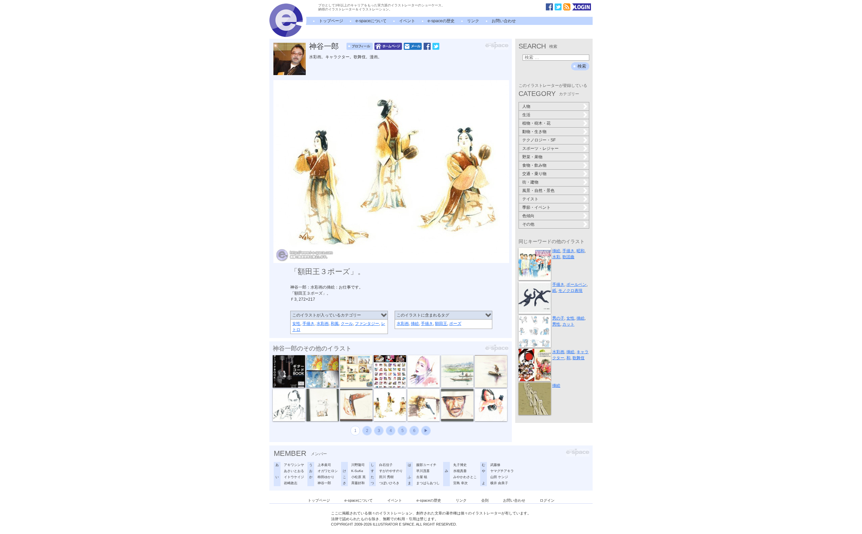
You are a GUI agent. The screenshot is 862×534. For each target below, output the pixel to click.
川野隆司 (358, 465)
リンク (473, 21)
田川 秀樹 (386, 477)
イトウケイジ (294, 477)
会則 (485, 500)
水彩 (556, 257)
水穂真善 (460, 471)
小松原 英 (358, 477)
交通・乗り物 (534, 173)
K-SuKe (357, 471)
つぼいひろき (389, 483)
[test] (286, 35)
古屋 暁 (421, 477)
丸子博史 (460, 465)
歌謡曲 (568, 257)
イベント (407, 21)
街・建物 (530, 182)
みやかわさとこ (465, 477)
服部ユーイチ (426, 465)
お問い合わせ (504, 21)
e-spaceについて (371, 21)
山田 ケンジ (499, 477)
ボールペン (576, 284)
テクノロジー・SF (539, 140)
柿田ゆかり (326, 477)
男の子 (558, 318)
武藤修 (495, 465)
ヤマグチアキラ (502, 471)
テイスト (530, 199)
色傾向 (528, 215)
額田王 (441, 323)
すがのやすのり (391, 471)
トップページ (331, 21)
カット (568, 324)
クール (347, 323)
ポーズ (455, 323)
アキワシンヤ (294, 465)
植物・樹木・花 (536, 123)
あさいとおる (294, 471)
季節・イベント (536, 207)
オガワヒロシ (328, 471)
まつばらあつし (428, 483)
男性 (556, 324)
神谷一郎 (324, 46)
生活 (526, 114)
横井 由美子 (499, 483)
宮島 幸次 (460, 483)
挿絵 (415, 323)
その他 (528, 224)
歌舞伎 (578, 358)
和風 (335, 323)
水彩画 (323, 323)
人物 (526, 106)
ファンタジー (367, 323)
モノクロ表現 (570, 290)
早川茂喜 (423, 471)
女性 (296, 323)
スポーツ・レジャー (540, 148)
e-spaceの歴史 (441, 21)
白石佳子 (386, 465)
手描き (308, 323)
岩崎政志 (290, 483)
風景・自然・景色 (538, 190)
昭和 (580, 250)
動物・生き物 (534, 131)
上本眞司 (324, 465)
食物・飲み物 (534, 165)
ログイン (547, 500)
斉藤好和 (358, 483)
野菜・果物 (532, 157)
